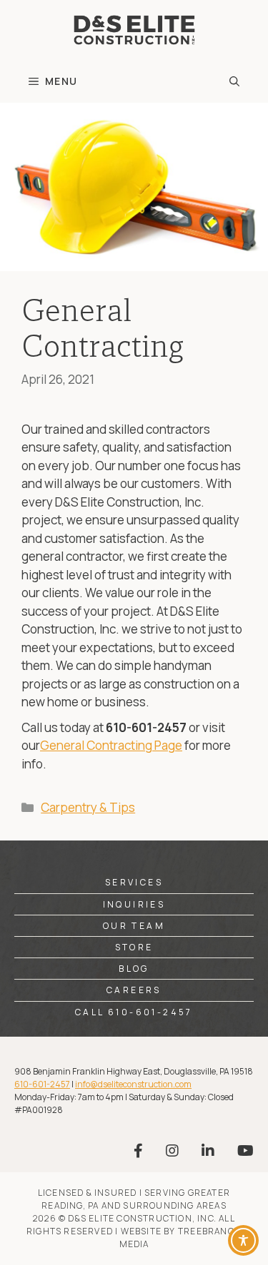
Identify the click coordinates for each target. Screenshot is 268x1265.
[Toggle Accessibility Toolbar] (243, 1240)
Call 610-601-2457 (134, 1012)
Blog (134, 968)
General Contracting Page (111, 745)
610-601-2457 (42, 1084)
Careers (134, 990)
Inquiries (134, 904)
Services (134, 882)
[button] (234, 81)
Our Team (134, 926)
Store (134, 947)
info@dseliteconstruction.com (133, 1084)
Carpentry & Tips (88, 807)
